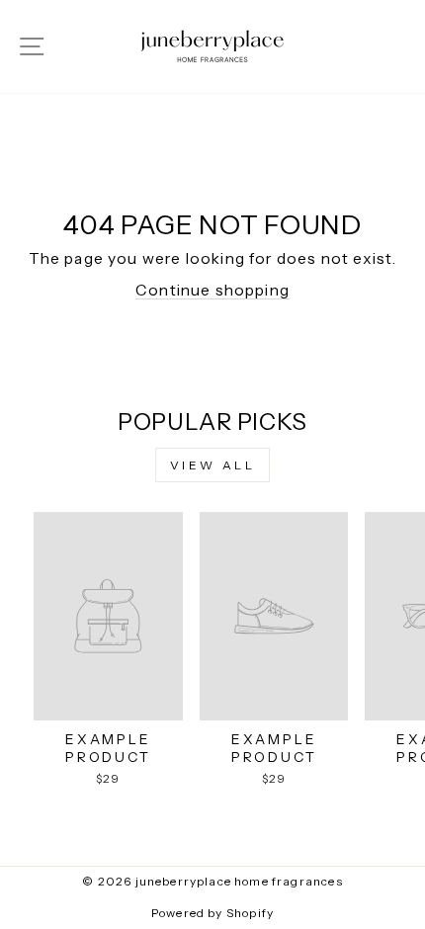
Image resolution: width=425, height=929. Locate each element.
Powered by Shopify (212, 912)
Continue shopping (212, 290)
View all (213, 465)
